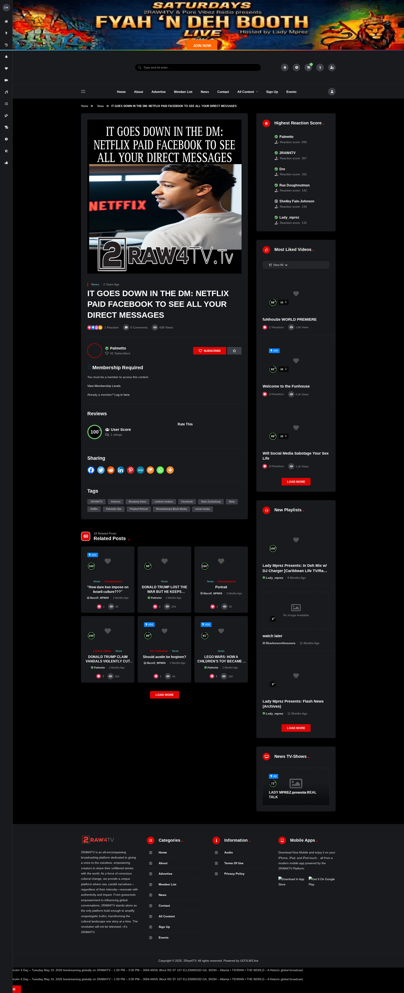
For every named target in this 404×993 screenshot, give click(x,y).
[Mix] (150, 470)
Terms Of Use (233, 863)
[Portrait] (221, 561)
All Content (167, 916)
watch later (272, 636)
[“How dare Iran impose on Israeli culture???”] (107, 561)
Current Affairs (102, 651)
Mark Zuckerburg (211, 501)
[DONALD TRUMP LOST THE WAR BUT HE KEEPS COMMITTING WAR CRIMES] (164, 561)
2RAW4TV (96, 501)
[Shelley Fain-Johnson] (266, 204)
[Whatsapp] (160, 470)
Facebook (187, 501)
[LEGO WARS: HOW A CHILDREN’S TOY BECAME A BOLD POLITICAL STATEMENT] (221, 631)
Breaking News (137, 501)
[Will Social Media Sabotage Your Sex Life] (296, 428)
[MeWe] (140, 470)
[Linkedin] (120, 470)
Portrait (221, 587)
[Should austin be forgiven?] (164, 631)
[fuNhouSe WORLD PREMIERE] (296, 294)
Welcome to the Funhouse (286, 386)
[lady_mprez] (266, 220)
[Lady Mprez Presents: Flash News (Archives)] (296, 676)
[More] (170, 470)
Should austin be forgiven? (164, 657)
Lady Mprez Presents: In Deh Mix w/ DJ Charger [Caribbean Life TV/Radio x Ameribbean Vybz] (296, 570)
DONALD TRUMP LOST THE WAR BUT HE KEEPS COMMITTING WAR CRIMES (164, 591)
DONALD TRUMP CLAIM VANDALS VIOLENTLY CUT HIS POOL (108, 661)
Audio (228, 852)
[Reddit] (110, 470)
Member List (167, 884)
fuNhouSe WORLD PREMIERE (290, 319)
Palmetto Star (113, 509)
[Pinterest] (130, 470)
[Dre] (266, 171)
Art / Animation (159, 651)
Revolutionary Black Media (171, 509)
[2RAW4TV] (266, 155)
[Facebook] (91, 470)
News (100, 106)
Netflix (94, 509)
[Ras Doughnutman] (266, 188)
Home (84, 106)
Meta (232, 501)
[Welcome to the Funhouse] (296, 361)
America (115, 501)
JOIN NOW (202, 46)
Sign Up (164, 926)
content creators (164, 501)
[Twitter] (101, 470)
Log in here (122, 394)
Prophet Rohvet (139, 509)
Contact (164, 905)
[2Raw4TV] (98, 67)
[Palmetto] (94, 350)
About (163, 863)
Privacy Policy (234, 873)
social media (202, 509)
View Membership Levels (104, 386)
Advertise (165, 873)
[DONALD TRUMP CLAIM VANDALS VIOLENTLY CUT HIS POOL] (107, 631)
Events (164, 937)
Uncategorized (113, 581)
